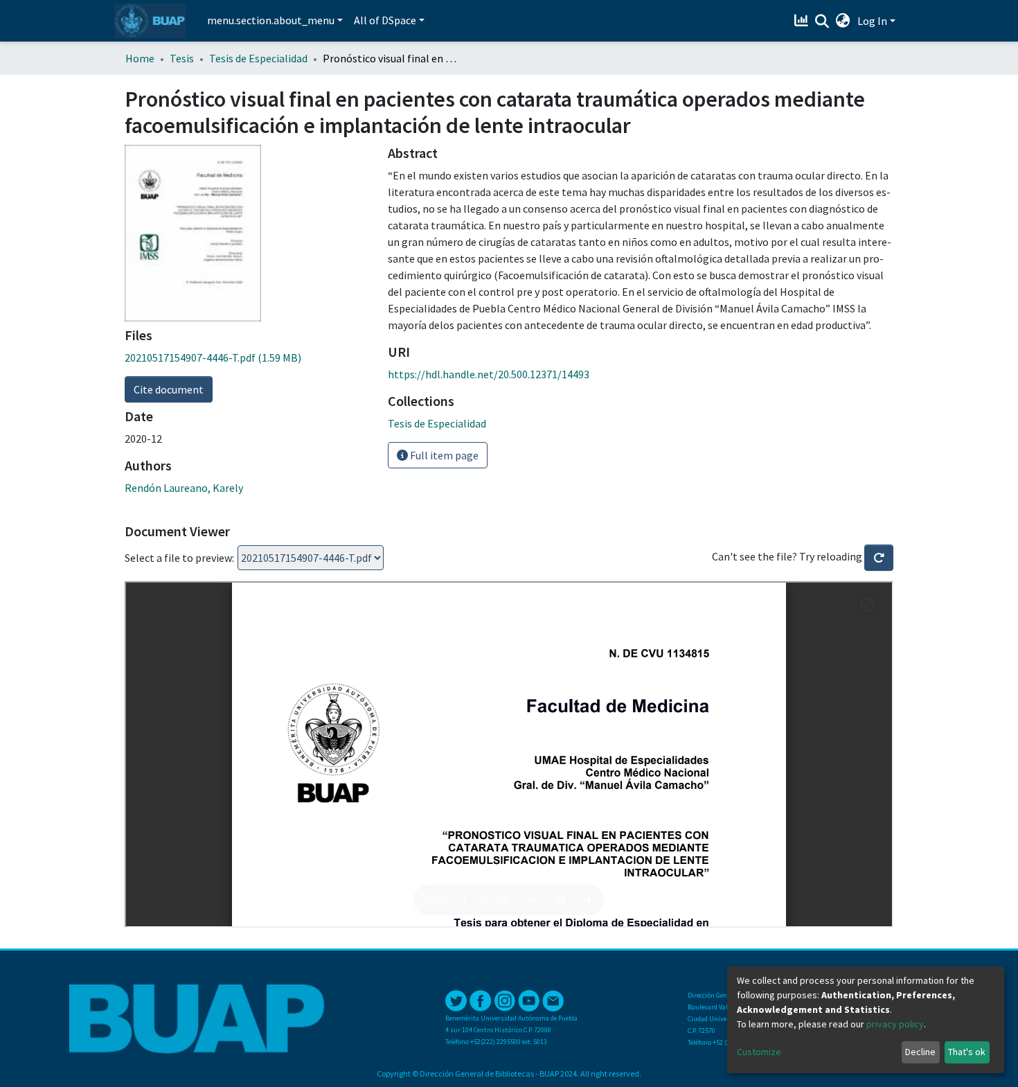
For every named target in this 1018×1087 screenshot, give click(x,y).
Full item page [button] (443, 455)
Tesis (182, 58)
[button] (843, 20)
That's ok (966, 1051)
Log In (872, 21)
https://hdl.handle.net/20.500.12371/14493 (488, 374)
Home (139, 58)
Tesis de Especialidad (258, 58)
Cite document (169, 389)
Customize (759, 1051)
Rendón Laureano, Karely (184, 488)
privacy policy (895, 1024)
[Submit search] (822, 21)
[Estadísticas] (803, 20)
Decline (920, 1051)
